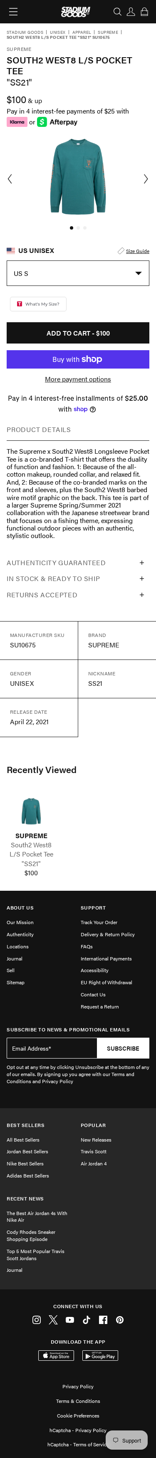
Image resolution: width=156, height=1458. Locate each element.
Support (93, 907)
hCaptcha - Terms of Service (78, 1444)
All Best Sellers (23, 1139)
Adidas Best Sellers (28, 1175)
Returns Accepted (42, 594)
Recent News (25, 1198)
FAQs (87, 946)
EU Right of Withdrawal (106, 982)
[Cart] (144, 12)
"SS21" (31, 863)
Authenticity (20, 934)
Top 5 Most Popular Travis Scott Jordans (35, 1254)
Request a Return (100, 1006)
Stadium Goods (25, 32)
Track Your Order (99, 922)
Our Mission (20, 922)
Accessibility (95, 970)
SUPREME (31, 835)
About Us (20, 907)
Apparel (82, 32)
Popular (93, 1125)
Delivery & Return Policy (108, 934)
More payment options (78, 379)
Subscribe (123, 1048)
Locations (18, 946)
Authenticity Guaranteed (56, 562)
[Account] (131, 12)
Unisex (57, 32)
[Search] (118, 12)
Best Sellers (26, 1125)
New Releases (96, 1139)
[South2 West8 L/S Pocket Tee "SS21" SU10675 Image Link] (31, 811)
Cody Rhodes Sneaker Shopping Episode (31, 1235)
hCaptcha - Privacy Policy (78, 1430)
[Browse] (13, 12)
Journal (14, 958)
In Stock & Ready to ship (53, 578)
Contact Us (93, 994)
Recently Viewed (42, 769)
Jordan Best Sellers (27, 1151)
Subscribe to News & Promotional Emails (68, 1029)
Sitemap (16, 982)
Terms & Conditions (78, 1401)
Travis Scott (93, 1151)
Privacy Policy (78, 1386)
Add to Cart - (78, 333)
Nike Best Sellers (25, 1163)
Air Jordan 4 (93, 1163)
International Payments (106, 958)
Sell (11, 970)
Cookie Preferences (78, 1415)
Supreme (108, 32)
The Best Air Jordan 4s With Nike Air (37, 1216)
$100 (31, 872)
